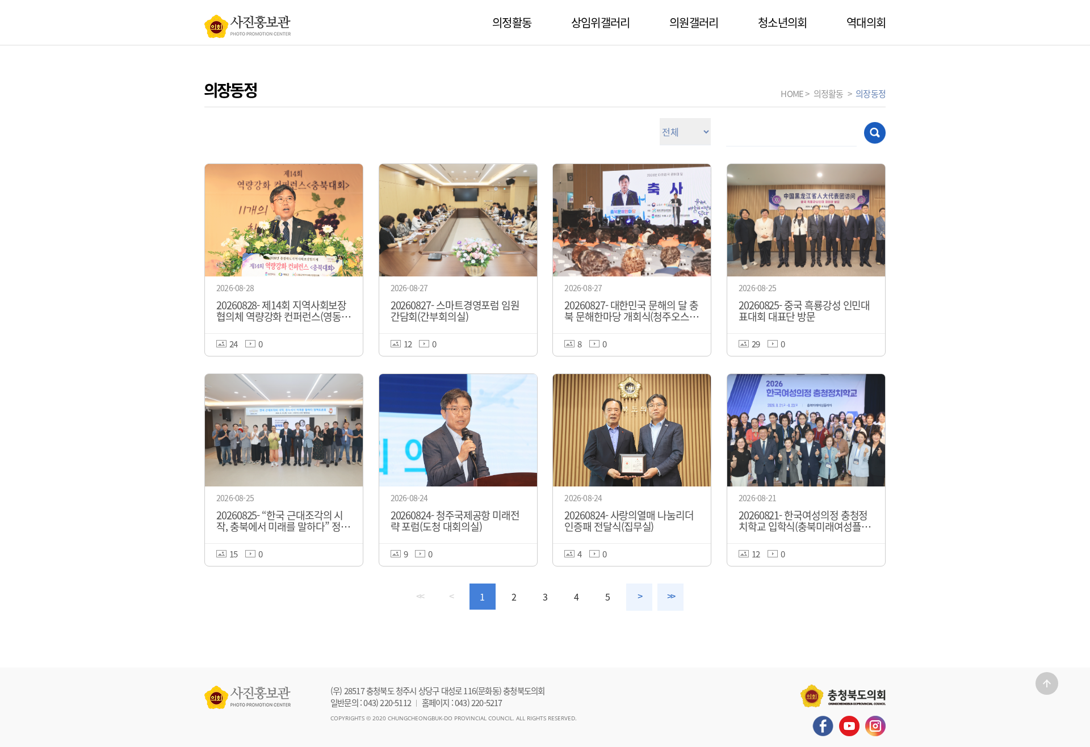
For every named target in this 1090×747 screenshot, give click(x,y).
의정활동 (511, 22)
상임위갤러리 (600, 22)
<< (419, 596)
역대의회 (866, 22)
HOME (792, 93)
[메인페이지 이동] (247, 23)
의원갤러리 (693, 22)
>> (670, 596)
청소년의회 (782, 22)
